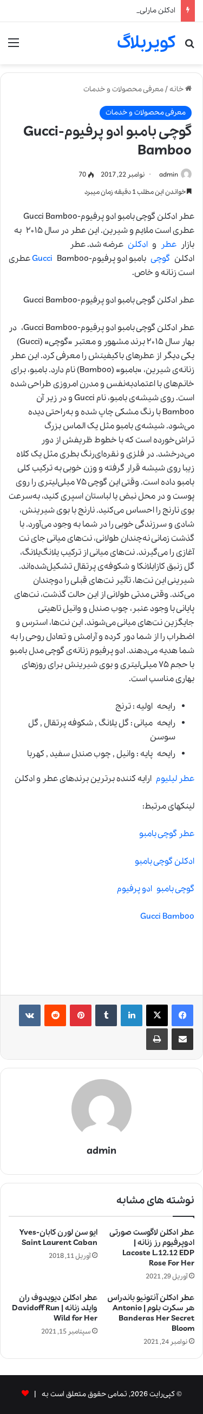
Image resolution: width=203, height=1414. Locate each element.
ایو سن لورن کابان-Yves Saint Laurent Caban (58, 1237)
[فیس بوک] (182, 1015)
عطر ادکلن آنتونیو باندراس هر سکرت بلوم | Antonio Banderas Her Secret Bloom (150, 1313)
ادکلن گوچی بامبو (164, 861)
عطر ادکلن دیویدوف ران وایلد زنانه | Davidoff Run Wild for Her (54, 1308)
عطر (168, 245)
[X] (157, 1015)
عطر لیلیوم (175, 779)
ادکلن (138, 245)
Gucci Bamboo (167, 917)
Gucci (42, 259)
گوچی (160, 259)
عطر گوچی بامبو (166, 834)
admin (168, 174)
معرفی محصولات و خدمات (123, 89)
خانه (177, 89)
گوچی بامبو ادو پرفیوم (155, 889)
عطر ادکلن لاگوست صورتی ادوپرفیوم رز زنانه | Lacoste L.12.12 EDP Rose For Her (152, 1248)
